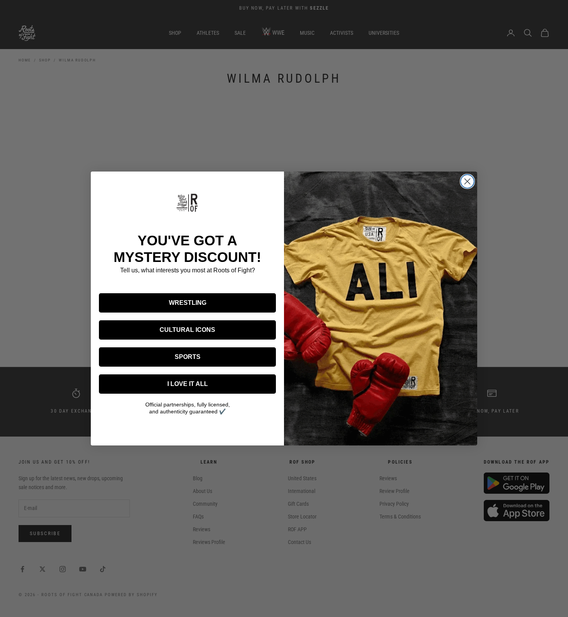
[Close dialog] (467, 181)
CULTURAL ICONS (187, 329)
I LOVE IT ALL (187, 384)
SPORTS (188, 357)
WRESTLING (187, 302)
